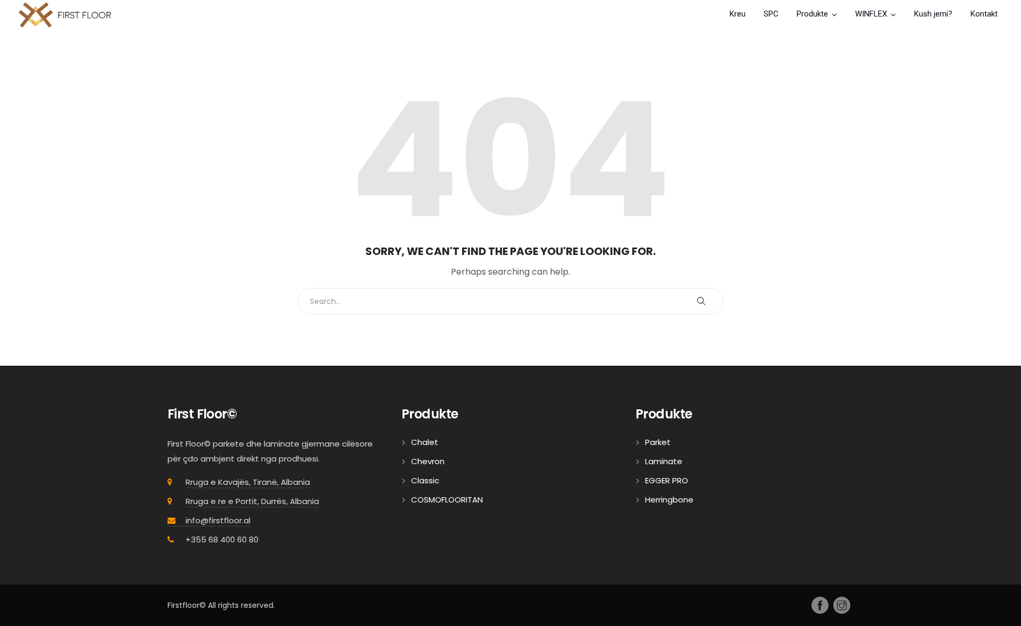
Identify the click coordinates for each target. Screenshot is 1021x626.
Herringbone (669, 499)
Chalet (424, 442)
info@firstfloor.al (218, 520)
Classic (425, 480)
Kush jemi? (933, 14)
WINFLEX (871, 14)
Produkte (812, 14)
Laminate (663, 461)
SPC (771, 14)
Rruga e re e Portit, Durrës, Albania (252, 501)
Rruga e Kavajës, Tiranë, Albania (248, 482)
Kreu (738, 14)
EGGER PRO (666, 480)
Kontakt (984, 14)
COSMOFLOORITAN (447, 499)
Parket (658, 442)
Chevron (428, 461)
